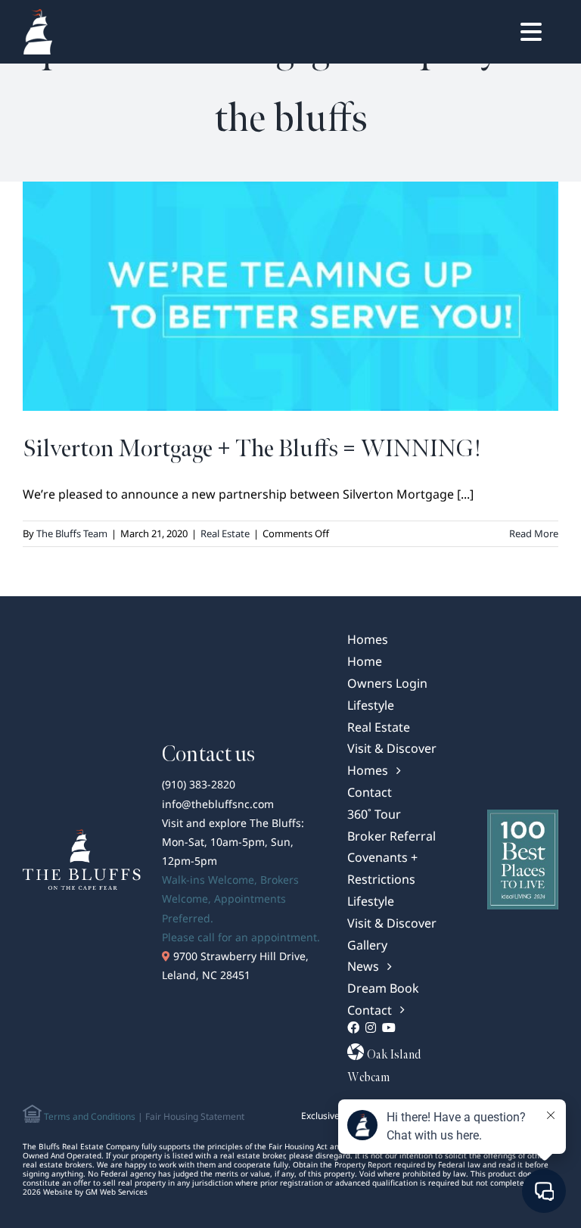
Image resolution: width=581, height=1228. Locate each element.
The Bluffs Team (71, 533)
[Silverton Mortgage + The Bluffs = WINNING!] (290, 296)
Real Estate (225, 533)
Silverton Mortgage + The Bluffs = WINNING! (252, 449)
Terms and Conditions (88, 1116)
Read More (533, 533)
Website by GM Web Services (95, 1191)
